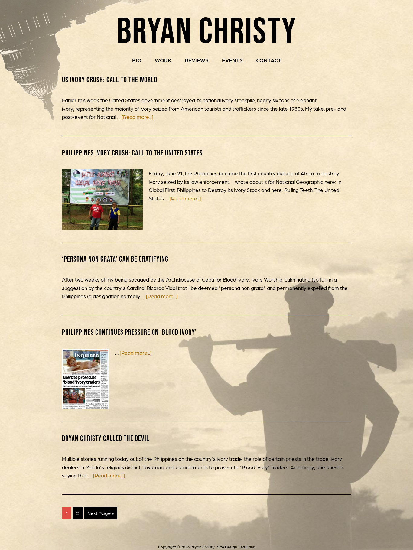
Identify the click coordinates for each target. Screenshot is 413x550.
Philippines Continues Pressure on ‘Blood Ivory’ (129, 332)
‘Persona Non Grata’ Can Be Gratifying (115, 259)
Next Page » (100, 513)
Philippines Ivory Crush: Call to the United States (132, 152)
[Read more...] (137, 117)
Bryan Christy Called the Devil (105, 438)
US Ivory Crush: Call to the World (109, 79)
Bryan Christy (207, 30)
